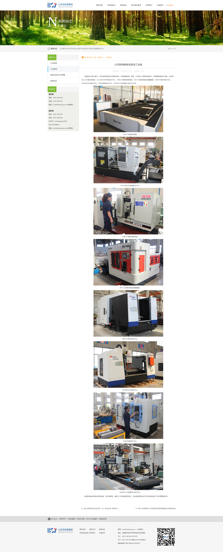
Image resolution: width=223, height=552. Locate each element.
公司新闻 (53, 63)
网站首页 (99, 5)
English (170, 5)
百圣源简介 (111, 5)
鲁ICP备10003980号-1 (133, 543)
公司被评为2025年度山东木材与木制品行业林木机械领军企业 (81, 48)
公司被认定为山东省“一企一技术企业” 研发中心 (102, 508)
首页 (94, 57)
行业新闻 (53, 69)
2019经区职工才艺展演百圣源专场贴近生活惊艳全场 (157, 508)
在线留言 (160, 5)
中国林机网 (102, 519)
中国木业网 (80, 519)
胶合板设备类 (136, 5)
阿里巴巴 (62, 519)
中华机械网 (71, 519)
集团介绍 (92, 529)
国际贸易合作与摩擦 (57, 75)
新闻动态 (123, 5)
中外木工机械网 (91, 519)
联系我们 (149, 5)
